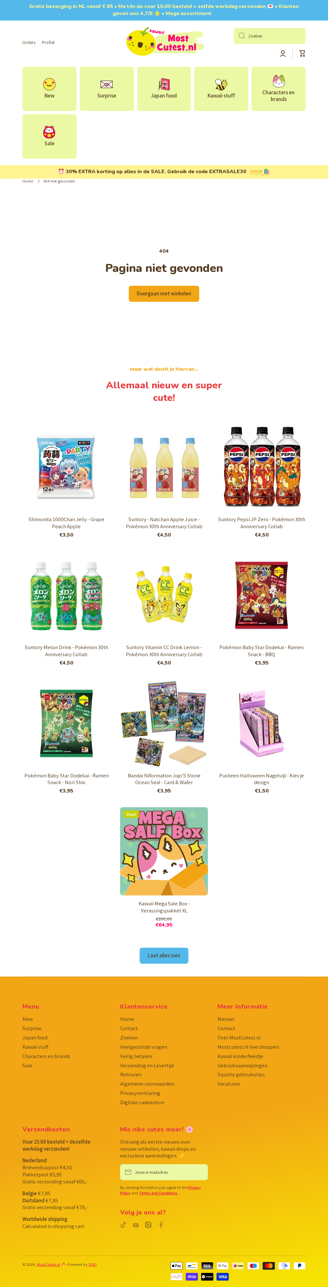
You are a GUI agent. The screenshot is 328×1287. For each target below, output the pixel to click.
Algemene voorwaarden (147, 1083)
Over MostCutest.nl (239, 1037)
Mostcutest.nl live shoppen (248, 1046)
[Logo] (164, 42)
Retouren (131, 1074)
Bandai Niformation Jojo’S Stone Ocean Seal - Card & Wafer (164, 779)
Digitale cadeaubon (142, 1102)
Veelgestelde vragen (143, 1046)
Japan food (34, 1037)
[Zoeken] (239, 36)
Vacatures (228, 1083)
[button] (302, 53)
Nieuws (225, 1018)
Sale (27, 1065)
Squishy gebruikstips (241, 1074)
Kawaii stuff (35, 1046)
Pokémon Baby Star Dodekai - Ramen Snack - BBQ (261, 651)
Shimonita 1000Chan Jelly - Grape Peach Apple (66, 523)
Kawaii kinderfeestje (240, 1056)
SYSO (92, 1264)
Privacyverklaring (140, 1092)
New (27, 1018)
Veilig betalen (136, 1056)
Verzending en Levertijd (147, 1065)
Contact (129, 1028)
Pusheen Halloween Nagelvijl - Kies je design (261, 779)
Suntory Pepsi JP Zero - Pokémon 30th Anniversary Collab (261, 523)
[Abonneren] (200, 1172)
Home (27, 181)
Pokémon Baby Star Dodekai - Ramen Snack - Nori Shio (66, 779)
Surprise (32, 1028)
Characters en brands (46, 1056)
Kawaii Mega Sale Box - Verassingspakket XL (164, 907)
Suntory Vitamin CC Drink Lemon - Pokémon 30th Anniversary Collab (164, 651)
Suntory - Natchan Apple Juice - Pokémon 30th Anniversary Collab (164, 523)
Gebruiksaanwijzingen (242, 1065)
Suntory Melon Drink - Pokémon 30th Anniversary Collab (66, 651)
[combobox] (270, 36)
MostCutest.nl (48, 1264)
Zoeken (129, 1037)
